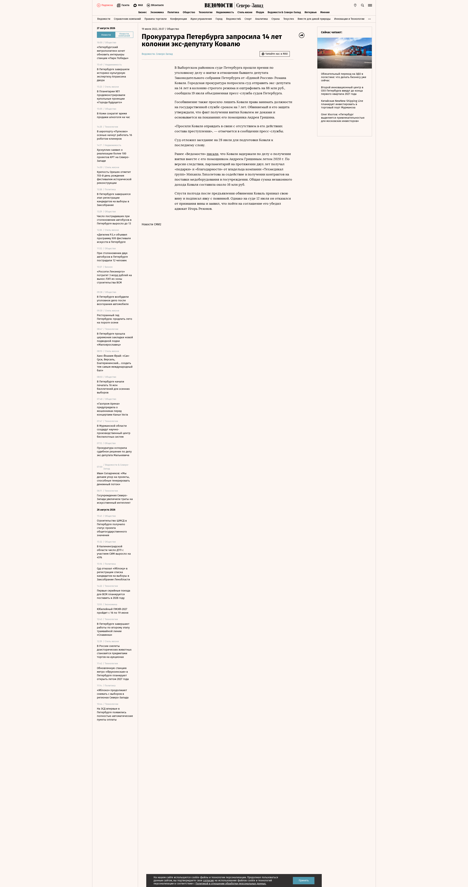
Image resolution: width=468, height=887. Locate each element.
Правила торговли (155, 18)
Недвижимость (225, 12)
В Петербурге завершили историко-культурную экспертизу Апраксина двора (113, 75)
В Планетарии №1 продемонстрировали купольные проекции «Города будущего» (111, 97)
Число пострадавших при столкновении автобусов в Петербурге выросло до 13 (114, 220)
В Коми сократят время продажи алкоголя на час (113, 115)
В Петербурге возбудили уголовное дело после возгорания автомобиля (113, 300)
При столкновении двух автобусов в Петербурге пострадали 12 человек (112, 256)
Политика (173, 12)
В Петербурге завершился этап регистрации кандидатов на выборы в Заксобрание (114, 199)
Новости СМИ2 (151, 224)
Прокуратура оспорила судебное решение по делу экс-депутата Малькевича (114, 451)
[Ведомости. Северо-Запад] (249, 5)
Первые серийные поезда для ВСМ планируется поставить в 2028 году (113, 594)
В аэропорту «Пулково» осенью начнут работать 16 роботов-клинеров (114, 135)
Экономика (157, 12)
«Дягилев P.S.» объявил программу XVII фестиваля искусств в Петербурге (114, 238)
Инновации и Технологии (349, 18)
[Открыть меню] (370, 5)
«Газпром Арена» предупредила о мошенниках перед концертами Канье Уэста (112, 409)
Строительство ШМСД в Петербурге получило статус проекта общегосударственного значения (112, 528)
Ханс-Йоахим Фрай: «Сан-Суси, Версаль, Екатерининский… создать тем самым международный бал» (115, 363)
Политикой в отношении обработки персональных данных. (230, 883)
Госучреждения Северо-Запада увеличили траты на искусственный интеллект (115, 499)
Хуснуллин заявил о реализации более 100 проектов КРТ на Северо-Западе (113, 155)
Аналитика (261, 18)
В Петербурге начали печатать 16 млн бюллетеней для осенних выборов (113, 387)
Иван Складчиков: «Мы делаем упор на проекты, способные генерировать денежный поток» (113, 479)
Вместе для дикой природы (314, 18)
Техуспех (288, 18)
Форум (260, 12)
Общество (189, 12)
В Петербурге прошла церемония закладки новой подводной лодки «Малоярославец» (115, 339)
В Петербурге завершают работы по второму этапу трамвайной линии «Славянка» (113, 629)
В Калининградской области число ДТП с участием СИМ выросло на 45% (114, 552)
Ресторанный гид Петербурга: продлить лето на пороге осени (114, 319)
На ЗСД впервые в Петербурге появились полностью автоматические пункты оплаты (115, 714)
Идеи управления (201, 18)
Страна (275, 18)
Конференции (178, 18)
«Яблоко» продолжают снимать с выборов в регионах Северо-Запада (113, 694)
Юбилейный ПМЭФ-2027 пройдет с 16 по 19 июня (112, 610)
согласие (208, 880)
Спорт (248, 18)
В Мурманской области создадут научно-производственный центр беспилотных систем (113, 431)
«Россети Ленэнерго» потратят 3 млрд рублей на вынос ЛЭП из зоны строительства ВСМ (114, 277)
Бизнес (142, 12)
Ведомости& (233, 18)
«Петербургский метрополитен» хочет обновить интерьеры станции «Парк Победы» (112, 53)
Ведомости (103, 18)
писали (212, 154)
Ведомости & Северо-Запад (284, 12)
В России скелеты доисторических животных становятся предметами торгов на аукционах (114, 651)
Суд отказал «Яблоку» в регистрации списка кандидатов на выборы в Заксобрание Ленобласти (113, 574)
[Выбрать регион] (355, 5)
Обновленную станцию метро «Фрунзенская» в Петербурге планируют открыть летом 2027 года (113, 673)
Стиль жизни (244, 12)
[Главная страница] (219, 5)
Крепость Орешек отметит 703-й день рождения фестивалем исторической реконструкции (114, 177)
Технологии (205, 12)
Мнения (325, 12)
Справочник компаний (127, 18)
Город (219, 18)
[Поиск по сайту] (362, 5)
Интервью (311, 12)
